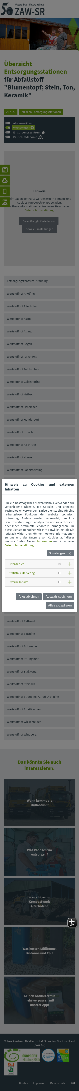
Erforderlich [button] (16, 564)
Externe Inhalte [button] (18, 582)
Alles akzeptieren (60, 605)
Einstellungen (57, 553)
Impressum (44, 541)
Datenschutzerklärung (19, 545)
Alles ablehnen (29, 596)
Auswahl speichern (59, 596)
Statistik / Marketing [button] (22, 573)
